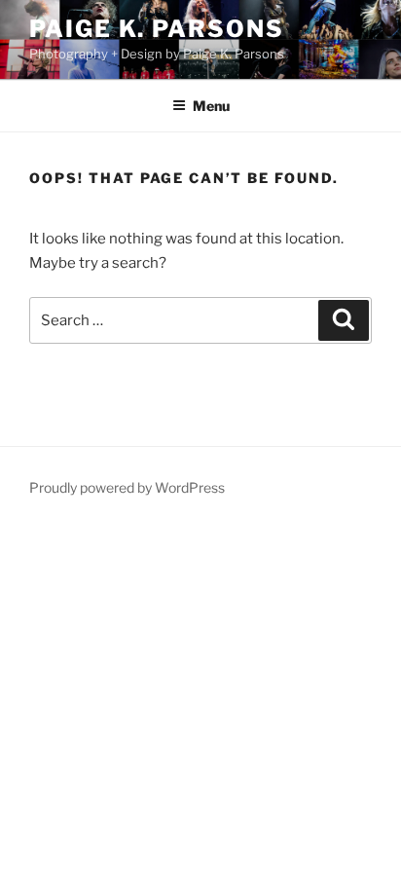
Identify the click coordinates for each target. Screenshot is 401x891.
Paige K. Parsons (156, 29)
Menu (211, 105)
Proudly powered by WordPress (127, 487)
